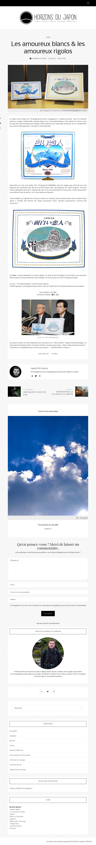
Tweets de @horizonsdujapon (21, 788)
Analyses (13, 736)
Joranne (13, 828)
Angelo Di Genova (40, 58)
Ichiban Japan (15, 809)
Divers (48, 37)
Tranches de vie (15, 765)
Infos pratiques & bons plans (20, 755)
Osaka (13, 275)
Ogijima (13, 819)
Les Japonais (44, 354)
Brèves (12, 741)
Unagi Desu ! (14, 823)
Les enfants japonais (48, 525)
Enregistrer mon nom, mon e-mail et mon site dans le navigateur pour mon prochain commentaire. (48, 605)
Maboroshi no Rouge (18, 821)
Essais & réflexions (16, 750)
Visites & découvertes (18, 769)
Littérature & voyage (17, 760)
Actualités (13, 731)
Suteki (12, 814)
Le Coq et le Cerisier (17, 812)
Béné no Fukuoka (16, 816)
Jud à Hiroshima (16, 826)
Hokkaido (52, 185)
